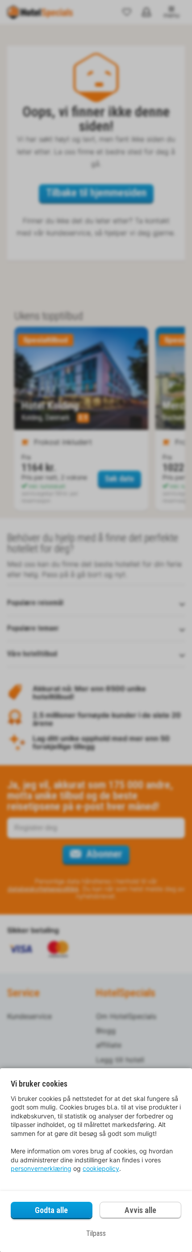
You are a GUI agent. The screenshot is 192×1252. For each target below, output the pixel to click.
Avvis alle (140, 1210)
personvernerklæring (41, 1168)
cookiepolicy (101, 1168)
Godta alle (51, 1210)
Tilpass (96, 1233)
